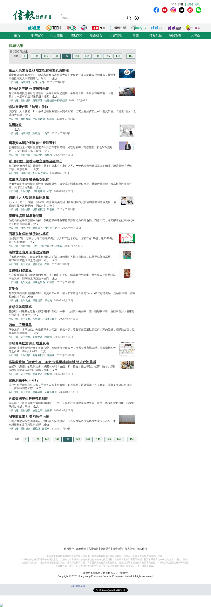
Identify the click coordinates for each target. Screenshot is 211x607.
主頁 (17, 35)
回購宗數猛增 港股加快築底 (29, 234)
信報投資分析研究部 (56, 100)
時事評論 (25, 82)
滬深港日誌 (39, 355)
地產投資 (96, 35)
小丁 (49, 191)
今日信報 (56, 35)
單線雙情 (37, 300)
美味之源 (37, 374)
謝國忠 (45, 428)
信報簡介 (69, 548)
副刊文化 (25, 264)
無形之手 (37, 410)
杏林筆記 (37, 318)
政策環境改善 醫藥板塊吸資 (29, 179)
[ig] (173, 10)
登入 (174, 4)
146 (108, 56)
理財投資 (25, 100)
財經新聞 (25, 118)
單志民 (48, 300)
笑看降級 (15, 125)
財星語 (36, 428)
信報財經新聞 (77, 586)
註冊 (181, 4)
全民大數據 (39, 118)
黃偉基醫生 (51, 392)
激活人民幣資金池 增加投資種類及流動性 (39, 70)
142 (66, 56)
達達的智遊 (39, 282)
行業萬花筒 (39, 191)
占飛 (47, 264)
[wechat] (198, 10)
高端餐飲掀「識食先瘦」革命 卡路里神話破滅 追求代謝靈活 (52, 362)
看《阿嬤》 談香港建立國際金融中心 (35, 161)
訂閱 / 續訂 (194, 4)
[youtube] (165, 10)
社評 (35, 82)
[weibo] (190, 10)
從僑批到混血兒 (20, 270)
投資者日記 (39, 209)
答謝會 (14, 288)
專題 (136, 35)
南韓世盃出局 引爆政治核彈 (29, 252)
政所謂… (37, 133)
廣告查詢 (118, 548)
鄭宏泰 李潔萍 (40, 173)
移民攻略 (175, 35)
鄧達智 (50, 282)
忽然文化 (37, 264)
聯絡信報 (142, 548)
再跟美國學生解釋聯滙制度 (28, 398)
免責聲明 (105, 548)
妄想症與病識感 (20, 307)
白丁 (47, 133)
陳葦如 (48, 337)
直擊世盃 (37, 337)
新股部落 (37, 100)
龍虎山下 (37, 227)
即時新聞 (37, 35)
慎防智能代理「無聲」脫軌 (28, 107)
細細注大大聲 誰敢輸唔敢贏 (29, 197)
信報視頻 (155, 35)
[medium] (181, 10)
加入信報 (130, 548)
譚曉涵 (50, 355)
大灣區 (195, 35)
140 (46, 56)
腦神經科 (37, 392)
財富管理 (116, 35)
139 (35, 56)
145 (97, 56)
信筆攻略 (37, 154)
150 (131, 56)
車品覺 (50, 118)
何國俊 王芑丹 (52, 227)
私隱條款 (93, 548)
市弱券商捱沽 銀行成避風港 (29, 343)
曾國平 (48, 410)
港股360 (76, 35)
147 (118, 56)
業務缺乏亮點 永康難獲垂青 (29, 88)
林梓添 (48, 374)
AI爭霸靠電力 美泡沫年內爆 (29, 416)
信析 (35, 245)
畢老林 (50, 209)
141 (56, 56)
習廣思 (48, 154)
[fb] (156, 10)
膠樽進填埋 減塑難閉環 (25, 216)
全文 (54, 78)
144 (87, 56)
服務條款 (81, 548)
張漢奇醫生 (51, 318)
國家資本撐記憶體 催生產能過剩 (32, 143)
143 (77, 56)
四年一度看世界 (20, 325)
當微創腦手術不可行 (23, 380)
